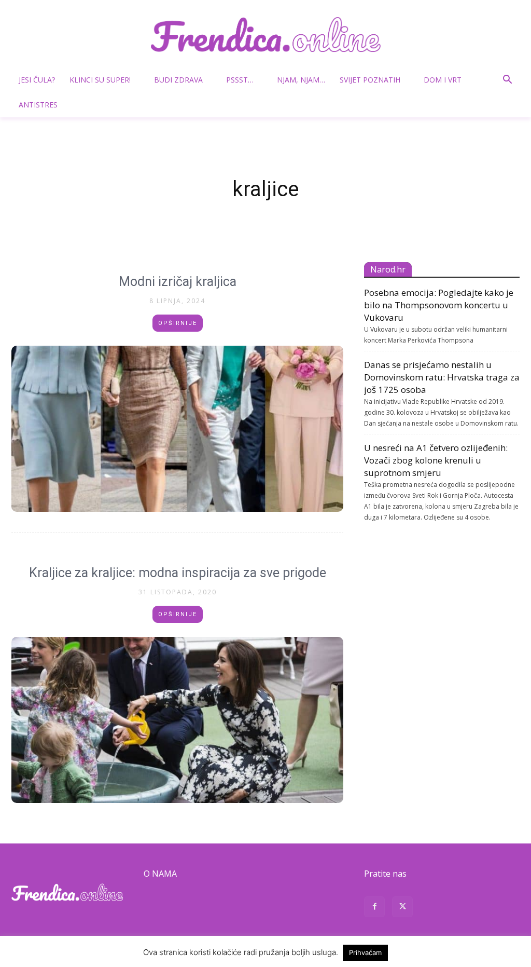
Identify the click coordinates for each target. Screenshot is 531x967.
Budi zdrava (178, 80)
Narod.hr (388, 269)
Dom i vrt (443, 80)
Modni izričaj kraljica (177, 281)
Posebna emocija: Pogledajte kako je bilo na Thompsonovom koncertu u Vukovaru (438, 305)
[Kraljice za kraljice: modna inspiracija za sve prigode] (177, 720)
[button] (507, 81)
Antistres (38, 105)
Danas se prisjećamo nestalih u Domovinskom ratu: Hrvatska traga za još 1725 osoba (442, 377)
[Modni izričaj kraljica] (177, 429)
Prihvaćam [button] (365, 952)
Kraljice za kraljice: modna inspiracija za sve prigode (177, 572)
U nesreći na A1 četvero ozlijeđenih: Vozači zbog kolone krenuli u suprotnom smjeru (436, 460)
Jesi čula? (37, 80)
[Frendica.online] (265, 34)
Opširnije (177, 323)
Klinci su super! (100, 80)
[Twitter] (402, 908)
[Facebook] (374, 908)
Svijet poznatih (370, 80)
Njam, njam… (301, 80)
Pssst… (240, 80)
